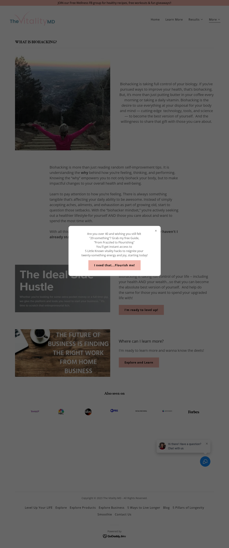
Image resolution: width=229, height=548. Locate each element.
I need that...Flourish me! (114, 265)
